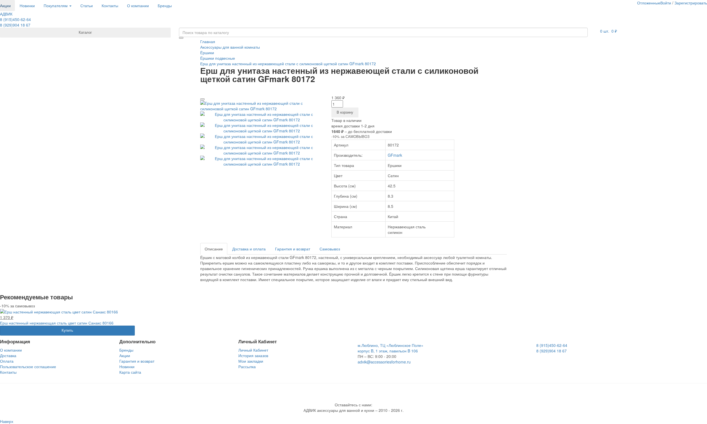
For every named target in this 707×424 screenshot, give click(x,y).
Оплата (7, 361)
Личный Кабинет (253, 350)
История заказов (253, 355)
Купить (67, 330)
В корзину (345, 112)
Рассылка (247, 366)
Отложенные (648, 3)
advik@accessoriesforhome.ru (384, 362)
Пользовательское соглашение (28, 366)
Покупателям (56, 5)
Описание (214, 249)
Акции (124, 355)
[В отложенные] (202, 99)
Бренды (165, 5)
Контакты (110, 5)
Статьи (86, 5)
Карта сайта (130, 372)
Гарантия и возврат (292, 249)
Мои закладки (250, 361)
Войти (665, 3)
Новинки (27, 5)
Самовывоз (330, 249)
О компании (138, 5)
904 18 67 (15, 25)
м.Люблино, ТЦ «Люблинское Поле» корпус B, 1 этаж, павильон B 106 (390, 348)
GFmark (395, 155)
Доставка (8, 355)
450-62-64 (15, 19)
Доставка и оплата (249, 249)
